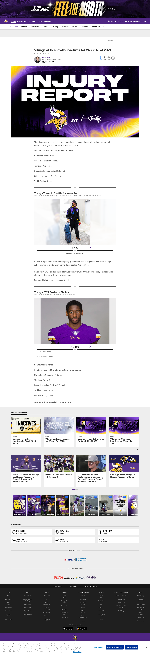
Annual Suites (101, 611)
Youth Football (141, 604)
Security (83, 621)
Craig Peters (46, 57)
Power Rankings (27, 614)
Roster (8, 595)
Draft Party (121, 611)
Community (140, 595)
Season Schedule (121, 595)
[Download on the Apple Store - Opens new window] (67, 629)
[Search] (109, 21)
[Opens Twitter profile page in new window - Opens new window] (47, 62)
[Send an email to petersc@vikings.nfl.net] (53, 62)
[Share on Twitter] (104, 59)
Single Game (101, 601)
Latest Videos (47, 595)
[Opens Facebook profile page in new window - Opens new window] (43, 62)
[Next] (90, 247)
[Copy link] (113, 58)
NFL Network (46, 612)
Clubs (101, 619)
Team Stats (9, 611)
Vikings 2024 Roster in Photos (51, 292)
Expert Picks (27, 611)
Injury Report (27, 607)
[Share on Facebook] (100, 59)
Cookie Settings (98, 647)
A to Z (83, 595)
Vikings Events (121, 599)
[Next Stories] (135, 505)
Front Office (8, 619)
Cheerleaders (64, 609)
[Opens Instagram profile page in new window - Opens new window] (50, 62)
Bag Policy (83, 599)
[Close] (146, 647)
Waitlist (101, 607)
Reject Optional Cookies (114, 647)
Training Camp (121, 602)
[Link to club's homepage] (5, 21)
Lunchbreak (27, 604)
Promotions (140, 621)
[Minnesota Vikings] (75, 638)
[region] (75, 647)
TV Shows (47, 616)
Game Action (64, 606)
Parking (83, 607)
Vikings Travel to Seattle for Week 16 (55, 193)
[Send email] (109, 59)
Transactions (8, 607)
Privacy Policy (77, 652)
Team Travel (64, 617)
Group (101, 604)
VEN (47, 599)
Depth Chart (8, 599)
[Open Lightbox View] (75, 228)
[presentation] (138, 449)
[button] (72, 449)
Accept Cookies (132, 647)
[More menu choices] (53, 21)
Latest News (27, 595)
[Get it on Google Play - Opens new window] (81, 629)
